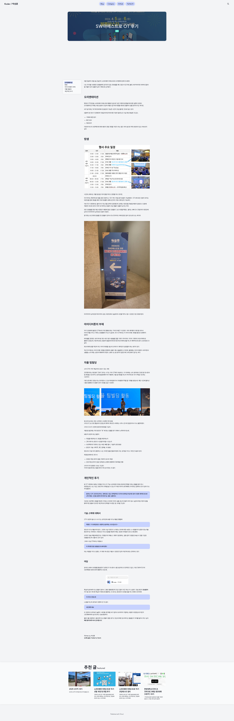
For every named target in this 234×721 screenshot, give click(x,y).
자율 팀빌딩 (68, 89)
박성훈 (93, 636)
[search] (228, 3)
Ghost (122, 714)
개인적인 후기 (69, 91)
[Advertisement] (117, 54)
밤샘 (66, 85)
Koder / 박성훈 (11, 3)
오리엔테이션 (68, 82)
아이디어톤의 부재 (70, 87)
